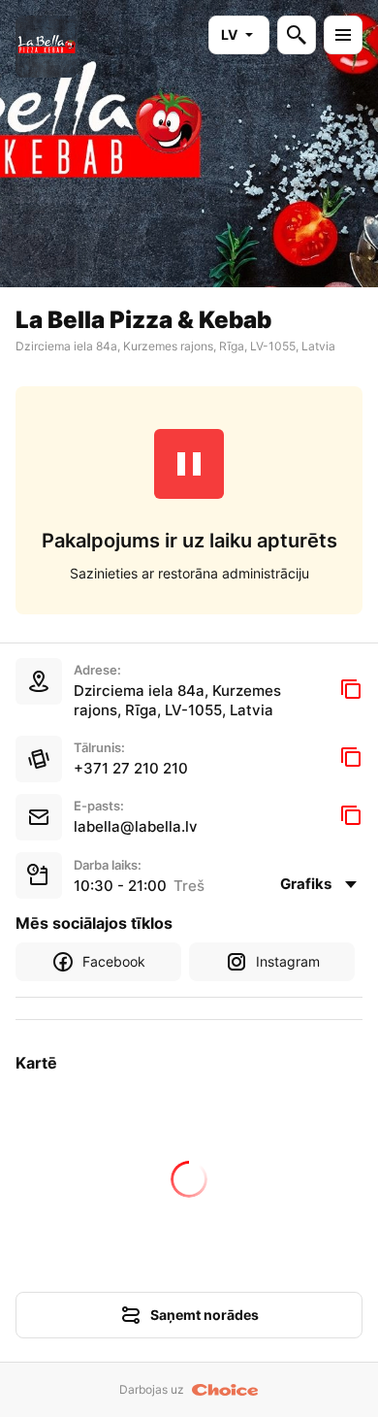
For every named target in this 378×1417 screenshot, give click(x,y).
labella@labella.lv (136, 826)
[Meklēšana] (296, 35)
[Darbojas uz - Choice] (225, 1389)
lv (229, 34)
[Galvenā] (47, 47)
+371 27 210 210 (131, 768)
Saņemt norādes (204, 1314)
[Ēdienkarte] (343, 35)
